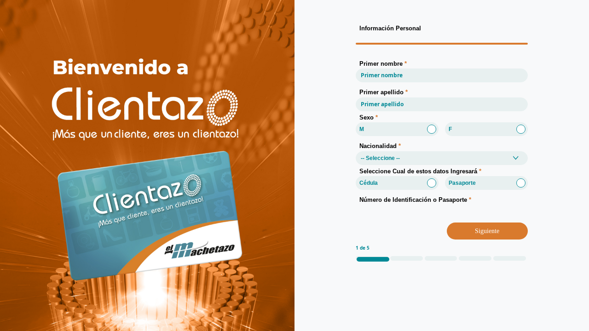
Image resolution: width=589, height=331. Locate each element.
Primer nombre (383, 63)
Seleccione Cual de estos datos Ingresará (420, 171)
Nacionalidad (380, 146)
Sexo (368, 117)
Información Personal (390, 28)
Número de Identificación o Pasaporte (415, 199)
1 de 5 (363, 248)
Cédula (368, 183)
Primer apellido (383, 92)
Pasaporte (462, 183)
